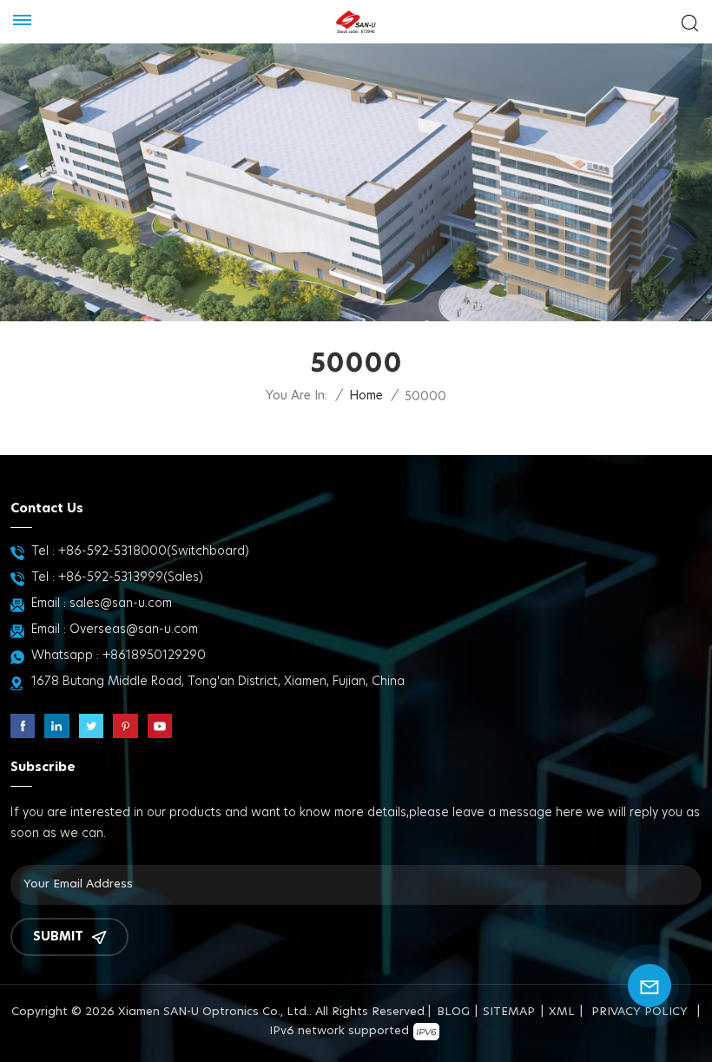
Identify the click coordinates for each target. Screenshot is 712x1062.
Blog (453, 1012)
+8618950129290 (154, 656)
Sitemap (509, 1012)
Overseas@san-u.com (133, 629)
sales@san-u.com (120, 603)
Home (366, 396)
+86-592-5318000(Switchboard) (153, 551)
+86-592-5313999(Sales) (130, 577)
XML (562, 1012)
